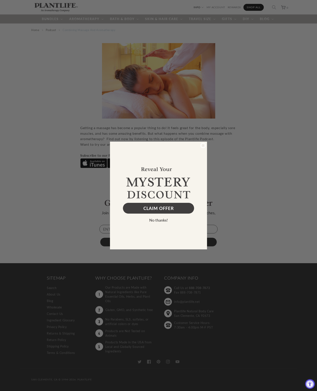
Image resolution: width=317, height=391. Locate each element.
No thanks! (158, 220)
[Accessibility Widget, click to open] (310, 384)
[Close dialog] (203, 145)
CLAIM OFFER (158, 208)
